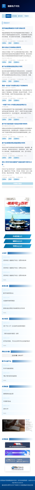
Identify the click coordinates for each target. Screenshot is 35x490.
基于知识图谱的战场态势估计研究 (12, 66)
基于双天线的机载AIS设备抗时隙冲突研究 (14, 124)
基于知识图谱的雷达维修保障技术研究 (13, 143)
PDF (10, 43)
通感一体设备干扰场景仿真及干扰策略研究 (15, 85)
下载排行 (26, 16)
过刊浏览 (14, 16)
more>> (17, 187)
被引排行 (20, 16)
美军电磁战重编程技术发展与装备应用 (13, 28)
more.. (5, 280)
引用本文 (16, 43)
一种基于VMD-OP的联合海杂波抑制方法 (14, 104)
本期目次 (8, 16)
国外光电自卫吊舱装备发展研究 (11, 47)
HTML (4, 43)
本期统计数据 (17, 183)
